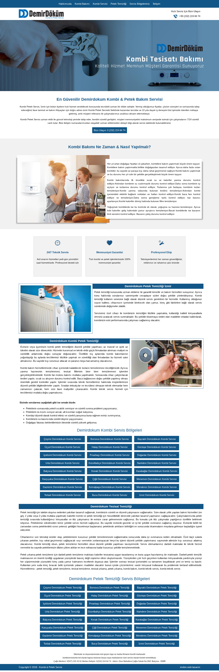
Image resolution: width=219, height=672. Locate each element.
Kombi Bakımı (82, 3)
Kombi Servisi (100, 3)
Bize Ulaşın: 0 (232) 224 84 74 (109, 130)
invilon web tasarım (190, 667)
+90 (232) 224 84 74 (185, 13)
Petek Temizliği (118, 3)
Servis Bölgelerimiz (140, 3)
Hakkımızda (65, 3)
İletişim (156, 3)
